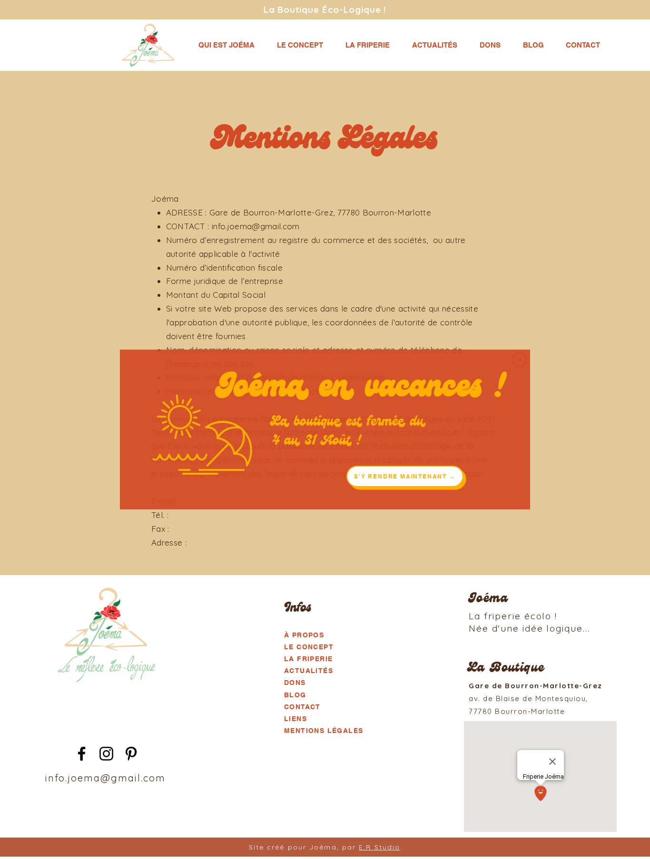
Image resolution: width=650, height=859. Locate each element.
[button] (519, 359)
